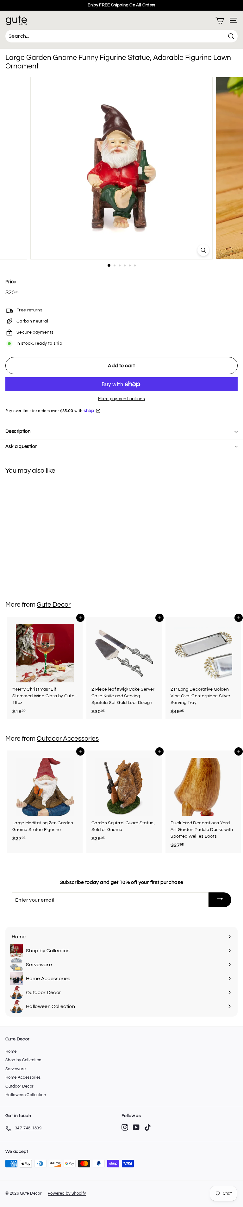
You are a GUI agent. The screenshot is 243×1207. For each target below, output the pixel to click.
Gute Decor (54, 604)
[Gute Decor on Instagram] (125, 1127)
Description (17, 431)
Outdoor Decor (19, 1086)
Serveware (15, 1069)
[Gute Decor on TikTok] (147, 1127)
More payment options (121, 399)
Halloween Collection (25, 1095)
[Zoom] (203, 250)
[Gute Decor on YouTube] (136, 1127)
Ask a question (21, 446)
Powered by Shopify (67, 1193)
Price (10, 281)
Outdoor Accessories (68, 738)
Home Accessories (23, 1077)
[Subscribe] (220, 899)
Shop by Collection (23, 1060)
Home (10, 1051)
